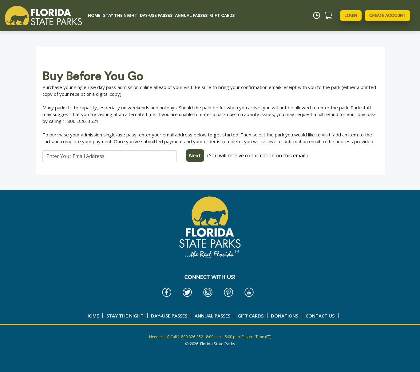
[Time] (316, 15)
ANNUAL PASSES (191, 16)
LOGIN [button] (351, 16)
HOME (94, 16)
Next (195, 155)
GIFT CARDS (222, 16)
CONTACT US (320, 316)
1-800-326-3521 (191, 336)
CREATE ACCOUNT (387, 16)
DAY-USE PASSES (156, 16)
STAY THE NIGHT (120, 16)
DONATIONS (284, 316)
